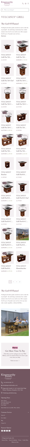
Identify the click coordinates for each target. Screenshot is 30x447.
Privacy (19, 440)
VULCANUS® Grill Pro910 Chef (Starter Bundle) (7, 220)
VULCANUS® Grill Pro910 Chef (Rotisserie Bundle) (7, 243)
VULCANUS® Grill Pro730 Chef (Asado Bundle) (7, 103)
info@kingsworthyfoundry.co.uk (10, 385)
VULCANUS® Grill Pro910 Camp (21, 173)
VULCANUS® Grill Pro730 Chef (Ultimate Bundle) (7, 126)
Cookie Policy (25, 440)
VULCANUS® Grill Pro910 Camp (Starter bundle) (6, 197)
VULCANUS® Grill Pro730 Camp (6, 56)
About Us (3, 415)
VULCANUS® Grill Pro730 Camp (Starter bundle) (21, 56)
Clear (17, 442)
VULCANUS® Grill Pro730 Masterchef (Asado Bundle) (21, 150)
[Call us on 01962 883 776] (23, 3)
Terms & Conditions (13, 440)
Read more (3, 36)
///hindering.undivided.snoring (9, 393)
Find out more (14, 360)
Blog (2, 420)
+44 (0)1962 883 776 (8, 382)
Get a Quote (3, 418)
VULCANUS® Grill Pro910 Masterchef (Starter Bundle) (6, 267)
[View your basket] (25, 3)
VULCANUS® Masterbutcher (21, 267)
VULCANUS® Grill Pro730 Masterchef (21, 126)
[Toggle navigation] (28, 3)
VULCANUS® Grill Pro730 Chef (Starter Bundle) (22, 79)
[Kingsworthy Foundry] (7, 3)
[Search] (2, 10)
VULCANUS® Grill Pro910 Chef (22, 197)
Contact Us (3, 423)
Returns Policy (5, 440)
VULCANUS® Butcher (6, 173)
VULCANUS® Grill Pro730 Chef (7, 79)
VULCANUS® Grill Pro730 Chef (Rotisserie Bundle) (22, 103)
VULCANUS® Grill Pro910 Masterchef (21, 243)
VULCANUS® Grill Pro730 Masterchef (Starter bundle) (6, 150)
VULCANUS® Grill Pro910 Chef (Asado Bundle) (22, 220)
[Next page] (19, 281)
